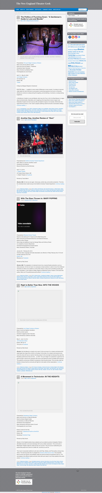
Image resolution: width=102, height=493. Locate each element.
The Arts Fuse (72, 87)
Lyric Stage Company (22, 77)
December (70, 58)
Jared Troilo (34, 110)
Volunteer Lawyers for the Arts (75, 105)
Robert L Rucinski (40, 278)
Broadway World (72, 84)
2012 (71, 45)
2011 (69, 45)
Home (17, 9)
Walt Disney (61, 278)
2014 (33, 367)
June (57, 368)
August (76, 49)
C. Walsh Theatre (21, 171)
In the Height (57, 462)
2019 (74, 47)
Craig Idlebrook (71, 57)
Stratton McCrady (48, 191)
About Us (22, 9)
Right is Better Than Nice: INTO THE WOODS (40, 285)
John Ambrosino (52, 368)
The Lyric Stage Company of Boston (32, 63)
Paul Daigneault (55, 463)
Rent (29, 191)
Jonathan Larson (38, 190)
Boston (56, 108)
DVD (58, 367)
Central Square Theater (80, 55)
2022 (31, 108)
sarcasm (48, 369)
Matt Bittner (53, 190)
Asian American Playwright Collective (77, 99)
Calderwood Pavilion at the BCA (31, 431)
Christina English (53, 367)
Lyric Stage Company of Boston (31, 328)
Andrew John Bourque (38, 188)
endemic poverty (34, 462)
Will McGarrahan (29, 370)
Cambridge (71, 55)
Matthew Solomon (60, 190)
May (52, 111)
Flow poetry (40, 462)
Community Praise (47, 9)
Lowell (81, 63)
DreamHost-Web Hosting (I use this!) (76, 103)
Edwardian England (20, 110)
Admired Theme (83, 490)
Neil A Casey (56, 111)
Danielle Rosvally (78, 57)
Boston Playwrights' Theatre (73, 53)
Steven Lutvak (30, 112)
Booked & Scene (72, 81)
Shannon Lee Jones (54, 278)
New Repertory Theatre (80, 68)
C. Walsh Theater (57, 188)
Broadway (40, 367)
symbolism (23, 370)
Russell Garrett (47, 278)
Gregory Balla (34, 368)
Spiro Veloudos (24, 112)
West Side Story (43, 465)
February (25, 276)
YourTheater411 (72, 106)
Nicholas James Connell (46, 463)
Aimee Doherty (52, 108)
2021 (76, 47)
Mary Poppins (56, 276)
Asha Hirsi (48, 188)
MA (25, 111)
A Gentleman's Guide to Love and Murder (40, 108)
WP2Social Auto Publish (46, 492)
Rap (27, 465)
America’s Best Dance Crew (47, 452)
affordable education (36, 461)
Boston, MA (19, 256)
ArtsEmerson (71, 49)
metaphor (44, 369)
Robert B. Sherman (32, 278)
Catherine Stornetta (46, 367)
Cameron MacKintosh (58, 275)
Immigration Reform (50, 462)
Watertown (82, 73)
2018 (72, 47)
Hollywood (33, 190)
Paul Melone (25, 191)
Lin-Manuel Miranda (37, 463)
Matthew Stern (48, 111)
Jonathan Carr (45, 110)
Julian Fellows (40, 276)
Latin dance (31, 463)
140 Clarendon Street (22, 341)
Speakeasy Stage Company (30, 415)
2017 (69, 47)
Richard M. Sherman (24, 278)
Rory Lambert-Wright (34, 191)
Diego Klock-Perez (20, 462)
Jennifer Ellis (39, 110)
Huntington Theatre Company (73, 60)
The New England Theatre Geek (33, 3)
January (35, 276)
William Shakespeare (72, 75)
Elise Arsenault (22, 368)
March (73, 66)
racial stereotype (23, 465)
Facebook (29, 175)
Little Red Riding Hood (21, 369)
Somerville (77, 72)
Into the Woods (40, 368)
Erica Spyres (28, 368)
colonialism (60, 108)
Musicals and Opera (24, 188)
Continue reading (22, 105)
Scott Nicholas (42, 191)
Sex (51, 369)
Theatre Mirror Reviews (74, 90)
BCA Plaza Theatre (56, 461)
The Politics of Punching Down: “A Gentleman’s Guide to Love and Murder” (41, 18)
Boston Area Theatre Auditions (75, 102)
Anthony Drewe (37, 275)
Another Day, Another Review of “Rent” (37, 118)
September (71, 72)
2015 (80, 45)
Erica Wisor (28, 190)
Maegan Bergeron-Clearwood (32, 20)
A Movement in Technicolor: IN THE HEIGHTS (40, 376)
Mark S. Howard (42, 111)
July (85, 60)
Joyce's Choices (72, 85)
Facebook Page (26, 435)
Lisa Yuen (50, 276)
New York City (19, 191)
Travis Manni (34, 120)
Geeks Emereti (30, 9)
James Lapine (46, 368)
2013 (74, 45)
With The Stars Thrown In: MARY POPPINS (39, 198)
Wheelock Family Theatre (30, 235)
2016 (33, 188)
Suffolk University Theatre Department (34, 161)
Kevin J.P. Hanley (45, 190)
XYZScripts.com (57, 492)
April (44, 188)
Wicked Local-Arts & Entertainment (76, 91)
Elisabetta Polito (28, 110)
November (73, 70)
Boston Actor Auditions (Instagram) (76, 100)
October (78, 70)
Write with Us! (56, 9)
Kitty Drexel (35, 200)
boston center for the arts (75, 52)
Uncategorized (23, 108)
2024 (78, 47)
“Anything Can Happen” (45, 275)
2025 (81, 47)
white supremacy (37, 112)
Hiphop (44, 462)
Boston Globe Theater (73, 82)
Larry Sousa (25, 463)
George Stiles (30, 276)
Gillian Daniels (82, 58)
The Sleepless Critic (73, 88)
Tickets (18, 82)
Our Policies (38, 9)
